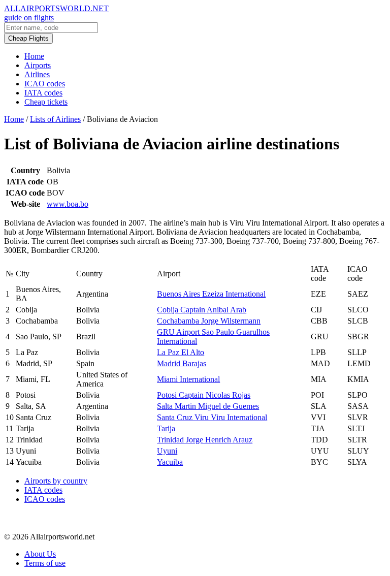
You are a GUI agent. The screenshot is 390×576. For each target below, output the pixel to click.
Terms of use (45, 563)
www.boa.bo (67, 204)
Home (34, 56)
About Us (40, 554)
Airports (37, 65)
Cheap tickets (46, 102)
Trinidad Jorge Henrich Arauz (204, 439)
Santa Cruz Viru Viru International (212, 417)
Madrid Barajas (181, 363)
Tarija (166, 428)
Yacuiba (170, 462)
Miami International (188, 379)
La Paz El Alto (180, 352)
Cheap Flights (28, 38)
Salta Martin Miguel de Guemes (208, 406)
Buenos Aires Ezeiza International (211, 294)
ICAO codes (44, 83)
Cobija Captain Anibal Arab (201, 309)
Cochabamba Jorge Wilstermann (209, 320)
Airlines (37, 74)
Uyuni (167, 450)
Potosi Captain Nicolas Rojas (203, 395)
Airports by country (55, 480)
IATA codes (43, 92)
